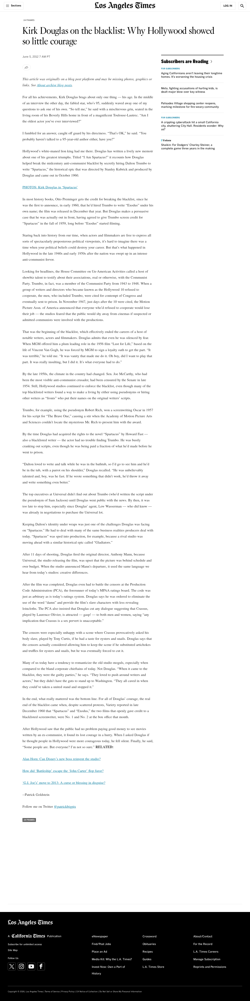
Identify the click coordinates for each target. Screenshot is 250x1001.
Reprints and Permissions (209, 967)
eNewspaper (100, 936)
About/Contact (202, 936)
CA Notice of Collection (87, 992)
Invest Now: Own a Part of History (108, 970)
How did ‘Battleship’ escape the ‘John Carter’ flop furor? (63, 770)
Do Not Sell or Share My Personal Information (120, 992)
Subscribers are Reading (184, 61)
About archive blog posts (54, 85)
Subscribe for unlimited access (25, 944)
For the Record (202, 944)
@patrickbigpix (65, 806)
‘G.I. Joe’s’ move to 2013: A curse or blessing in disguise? (63, 782)
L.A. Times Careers (205, 951)
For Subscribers (170, 69)
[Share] (26, 67)
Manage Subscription (206, 959)
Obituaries (149, 944)
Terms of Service (52, 992)
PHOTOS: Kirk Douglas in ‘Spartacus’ (50, 187)
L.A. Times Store (153, 967)
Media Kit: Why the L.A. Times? (112, 959)
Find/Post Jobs (101, 944)
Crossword (149, 936)
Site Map (13, 950)
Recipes (148, 951)
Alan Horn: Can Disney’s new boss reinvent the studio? (61, 758)
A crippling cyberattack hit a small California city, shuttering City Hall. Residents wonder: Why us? (192, 126)
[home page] (125, 5)
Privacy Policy (67, 992)
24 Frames (29, 20)
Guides (147, 959)
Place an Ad (99, 951)
